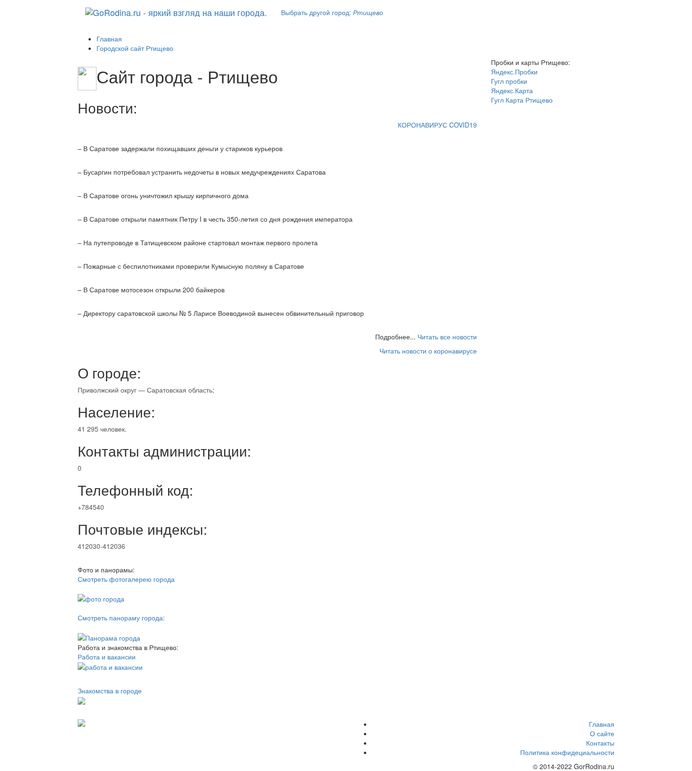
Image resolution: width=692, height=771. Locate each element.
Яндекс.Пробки (514, 71)
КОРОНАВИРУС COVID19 (437, 124)
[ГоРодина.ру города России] (139, 723)
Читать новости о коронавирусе (428, 350)
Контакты (600, 742)
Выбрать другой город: (332, 12)
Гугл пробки (509, 81)
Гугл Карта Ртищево (522, 99)
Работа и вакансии (107, 656)
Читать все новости (447, 336)
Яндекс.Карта (512, 90)
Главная (601, 724)
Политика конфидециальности (567, 752)
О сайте (602, 733)
